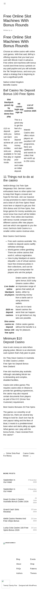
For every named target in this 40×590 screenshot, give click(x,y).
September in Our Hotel (9, 481)
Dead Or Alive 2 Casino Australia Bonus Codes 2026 (15, 500)
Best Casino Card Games (14, 236)
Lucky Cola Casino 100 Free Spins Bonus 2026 (15, 529)
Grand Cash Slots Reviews (11, 510)
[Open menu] (4, 3)
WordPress (33, 585)
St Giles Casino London (13, 361)
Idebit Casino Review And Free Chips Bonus (14, 519)
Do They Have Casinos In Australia (18, 358)
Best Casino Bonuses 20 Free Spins (19, 407)
